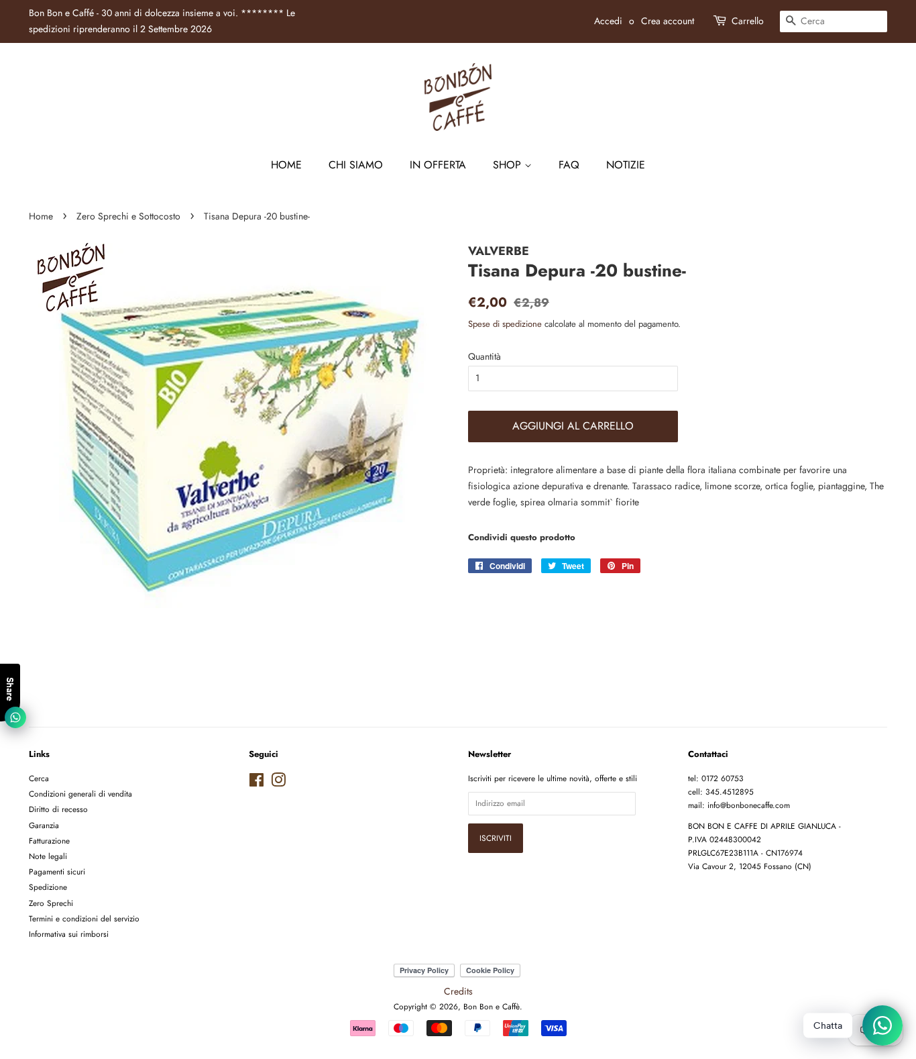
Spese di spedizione (505, 323)
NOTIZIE (625, 164)
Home (286, 164)
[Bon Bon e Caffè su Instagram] (278, 783)
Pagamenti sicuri (57, 871)
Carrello (748, 21)
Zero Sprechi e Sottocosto (128, 216)
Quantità (484, 356)
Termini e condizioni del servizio (84, 918)
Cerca (39, 778)
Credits (458, 991)
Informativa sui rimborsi (69, 934)
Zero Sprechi (51, 903)
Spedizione (48, 887)
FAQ (569, 164)
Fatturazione (49, 840)
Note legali (48, 856)
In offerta (438, 164)
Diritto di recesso (58, 809)
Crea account (667, 21)
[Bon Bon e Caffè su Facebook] (256, 783)
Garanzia (44, 825)
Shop (508, 164)
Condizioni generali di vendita (80, 793)
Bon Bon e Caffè (491, 1006)
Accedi (608, 21)
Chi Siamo (356, 164)
